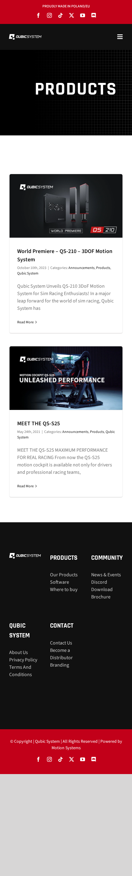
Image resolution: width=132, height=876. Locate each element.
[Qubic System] (25, 36)
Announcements (81, 268)
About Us (18, 652)
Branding (59, 665)
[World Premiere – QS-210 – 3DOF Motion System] (66, 206)
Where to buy (63, 589)
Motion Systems (66, 748)
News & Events (106, 574)
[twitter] (71, 15)
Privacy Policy (23, 659)
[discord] (93, 15)
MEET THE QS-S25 (38, 423)
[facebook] (38, 15)
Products (103, 268)
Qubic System (27, 273)
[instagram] (49, 15)
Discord (99, 582)
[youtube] (82, 15)
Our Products (64, 574)
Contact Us (61, 643)
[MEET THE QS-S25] (66, 378)
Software (59, 582)
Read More (25, 322)
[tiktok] (60, 15)
